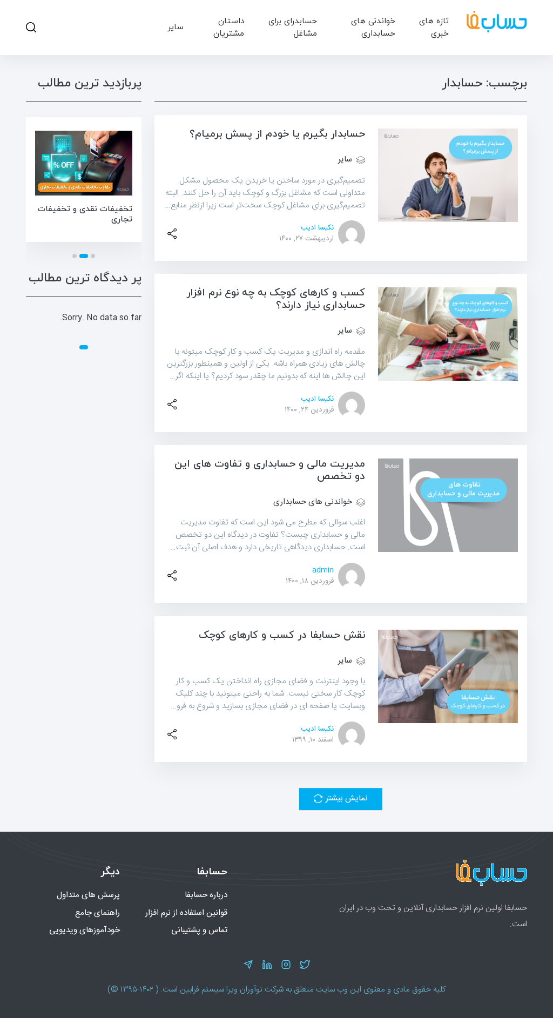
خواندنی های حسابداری (373, 27)
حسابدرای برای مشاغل (292, 27)
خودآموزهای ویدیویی (84, 930)
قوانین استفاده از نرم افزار (186, 913)
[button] (93, 256)
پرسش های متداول (88, 895)
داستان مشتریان (228, 27)
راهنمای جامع (97, 913)
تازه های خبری (434, 27)
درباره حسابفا (206, 895)
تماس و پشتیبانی (199, 930)
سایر (175, 27)
